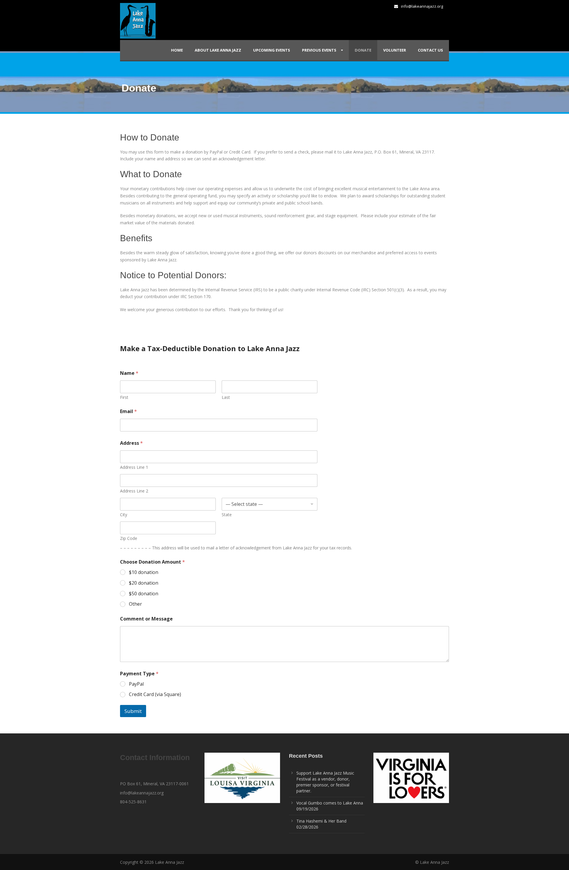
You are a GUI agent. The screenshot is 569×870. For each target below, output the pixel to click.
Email (128, 411)
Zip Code (128, 538)
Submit (133, 711)
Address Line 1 (134, 467)
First (124, 397)
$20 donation (143, 583)
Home (177, 50)
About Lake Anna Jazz (218, 50)
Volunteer (394, 50)
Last (226, 397)
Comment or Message (146, 619)
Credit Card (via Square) (155, 694)
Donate (363, 50)
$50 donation (143, 594)
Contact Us (430, 50)
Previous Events (319, 50)
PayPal (136, 684)
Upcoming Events (271, 50)
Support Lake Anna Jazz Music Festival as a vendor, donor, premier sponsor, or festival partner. (325, 782)
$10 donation (143, 572)
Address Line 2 (134, 490)
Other (135, 604)
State (227, 514)
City (123, 514)
